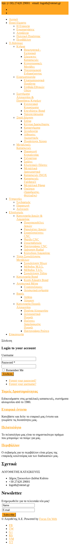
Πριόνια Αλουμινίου (36, 310)
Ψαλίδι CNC (31, 239)
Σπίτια (27, 120)
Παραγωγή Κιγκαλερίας (31, 153)
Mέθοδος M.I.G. (34, 266)
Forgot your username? (22, 384)
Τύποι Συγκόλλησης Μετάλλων (28, 258)
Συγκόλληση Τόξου (35, 273)
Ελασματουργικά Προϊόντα (34, 82)
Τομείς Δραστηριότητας (19, 391)
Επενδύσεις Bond (34, 110)
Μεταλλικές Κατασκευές (23, 146)
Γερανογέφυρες (33, 286)
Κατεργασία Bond (27, 276)
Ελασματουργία (25, 76)
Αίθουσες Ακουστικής (31, 136)
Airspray (29, 300)
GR (11, 9)
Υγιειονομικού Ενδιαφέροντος (33, 71)
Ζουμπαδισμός (33, 242)
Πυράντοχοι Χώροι (35, 141)
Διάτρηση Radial (34, 249)
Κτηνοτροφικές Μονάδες (33, 65)
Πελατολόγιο (11, 427)
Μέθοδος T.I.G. (33, 270)
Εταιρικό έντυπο (14, 409)
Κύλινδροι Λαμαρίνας (37, 253)
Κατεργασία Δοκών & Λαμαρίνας (29, 217)
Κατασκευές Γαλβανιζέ (31, 180)
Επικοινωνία (16, 334)
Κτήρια (20, 46)
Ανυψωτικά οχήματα (36, 290)
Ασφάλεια (22, 32)
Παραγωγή (22, 205)
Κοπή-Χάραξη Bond (36, 280)
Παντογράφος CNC (35, 246)
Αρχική (13, 19)
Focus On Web (48, 518)
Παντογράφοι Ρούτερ (36, 330)
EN (11, 12)
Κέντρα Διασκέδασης (36, 124)
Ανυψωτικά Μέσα (27, 283)
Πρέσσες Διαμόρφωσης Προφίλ (32, 324)
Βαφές (20, 293)
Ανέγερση (22, 209)
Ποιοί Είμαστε (17, 22)
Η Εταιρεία (23, 26)
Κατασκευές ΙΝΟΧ (35, 175)
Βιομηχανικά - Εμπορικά (32, 51)
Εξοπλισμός (16, 212)
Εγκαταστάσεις (25, 29)
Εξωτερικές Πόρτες (35, 165)
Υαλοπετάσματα (33, 114)
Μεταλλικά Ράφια (34, 185)
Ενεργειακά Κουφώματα (31, 105)
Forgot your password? (22, 380)
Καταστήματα (32, 127)
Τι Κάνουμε (16, 43)
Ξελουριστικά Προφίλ (32, 315)
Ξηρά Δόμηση (24, 117)
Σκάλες (28, 161)
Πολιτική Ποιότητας (28, 36)
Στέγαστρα (30, 158)
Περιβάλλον (23, 39)
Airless (28, 297)
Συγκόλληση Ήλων (35, 263)
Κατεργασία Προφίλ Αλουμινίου (28, 305)
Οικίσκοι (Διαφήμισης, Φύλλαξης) (32, 192)
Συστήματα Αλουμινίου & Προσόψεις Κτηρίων (28, 97)
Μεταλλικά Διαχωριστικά (32, 170)
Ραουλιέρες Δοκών (35, 229)
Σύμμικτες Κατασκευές (31, 58)
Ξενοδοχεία (31, 131)
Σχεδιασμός (23, 202)
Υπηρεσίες (15, 198)
